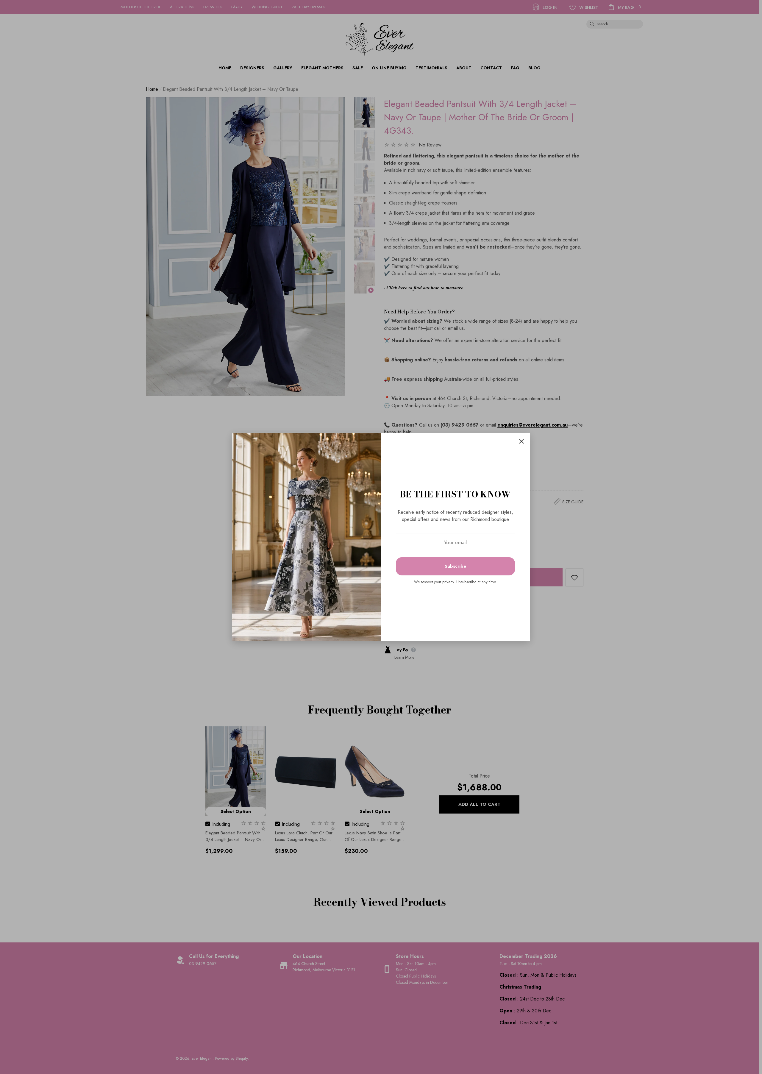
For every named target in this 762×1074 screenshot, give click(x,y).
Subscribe (455, 566)
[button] (521, 441)
